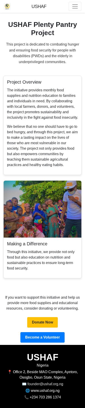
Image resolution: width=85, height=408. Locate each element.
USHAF (39, 6)
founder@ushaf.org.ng (45, 384)
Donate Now (42, 322)
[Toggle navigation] (75, 6)
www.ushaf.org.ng (45, 391)
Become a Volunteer (42, 337)
